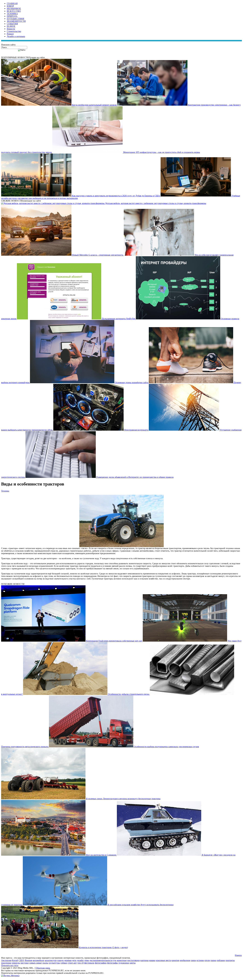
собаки (63, 963)
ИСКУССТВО (14, 11)
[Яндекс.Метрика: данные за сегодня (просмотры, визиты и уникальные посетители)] (10, 975)
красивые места (163, 960)
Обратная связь (42, 968)
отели (207, 960)
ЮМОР (10, 6)
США (21, 960)
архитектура (51, 960)
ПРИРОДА (12, 16)
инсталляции (133, 960)
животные (122, 960)
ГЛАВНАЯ (12, 3)
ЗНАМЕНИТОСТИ (16, 21)
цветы (133, 963)
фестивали (89, 963)
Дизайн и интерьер (16, 36)
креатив (175, 960)
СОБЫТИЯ (12, 24)
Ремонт (10, 34)
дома (86, 960)
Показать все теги (9, 965)
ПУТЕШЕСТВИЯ (15, 18)
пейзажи (221, 960)
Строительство (14, 31)
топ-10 (80, 963)
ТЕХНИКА (12, 13)
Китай (15, 960)
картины (144, 960)
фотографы (112, 963)
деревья (67, 960)
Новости (11, 29)
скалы (45, 963)
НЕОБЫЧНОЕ (14, 8)
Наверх (238, 955)
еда (114, 960)
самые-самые (35, 963)
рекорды (16, 963)
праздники (6, 963)
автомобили (38, 960)
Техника (5, 491)
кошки (152, 960)
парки (213, 960)
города (60, 960)
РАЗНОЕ (11, 26)
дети (74, 960)
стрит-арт (72, 963)
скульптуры (54, 963)
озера (193, 960)
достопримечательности (101, 960)
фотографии (101, 963)
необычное (185, 960)
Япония (28, 960)
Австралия (6, 960)
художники (123, 963)
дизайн (80, 960)
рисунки (25, 963)
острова (200, 960)
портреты (230, 960)
